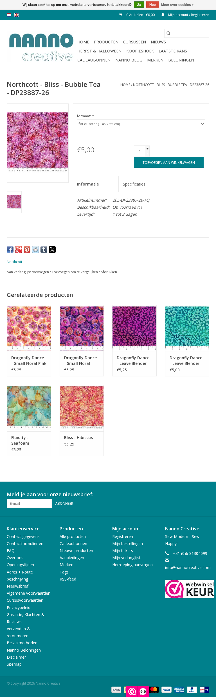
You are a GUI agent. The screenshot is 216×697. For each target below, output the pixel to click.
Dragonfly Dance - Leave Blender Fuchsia (133, 360)
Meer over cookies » (177, 5)
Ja (139, 5)
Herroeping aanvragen (132, 564)
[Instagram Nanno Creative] (204, 494)
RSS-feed (68, 579)
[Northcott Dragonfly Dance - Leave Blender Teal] (187, 328)
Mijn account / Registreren (188, 14)
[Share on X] (52, 249)
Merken (155, 60)
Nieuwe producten (76, 550)
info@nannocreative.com (188, 567)
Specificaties (134, 184)
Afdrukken (109, 272)
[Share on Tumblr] (43, 249)
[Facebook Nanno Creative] (184, 494)
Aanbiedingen (72, 557)
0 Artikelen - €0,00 (140, 14)
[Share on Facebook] (10, 249)
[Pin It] (27, 249)
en (16, 15)
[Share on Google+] (18, 249)
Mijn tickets (122, 550)
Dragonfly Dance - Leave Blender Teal (186, 360)
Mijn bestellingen (127, 543)
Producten (106, 42)
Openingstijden (20, 564)
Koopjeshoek (140, 51)
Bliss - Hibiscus (78, 437)
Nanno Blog (128, 60)
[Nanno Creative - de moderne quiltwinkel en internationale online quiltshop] (41, 47)
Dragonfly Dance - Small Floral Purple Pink (80, 360)
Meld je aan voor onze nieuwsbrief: (50, 494)
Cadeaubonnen (94, 60)
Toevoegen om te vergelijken (75, 272)
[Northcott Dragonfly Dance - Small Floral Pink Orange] (29, 328)
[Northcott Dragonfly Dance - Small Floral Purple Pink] (82, 328)
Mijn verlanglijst (126, 557)
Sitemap (14, 664)
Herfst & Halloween (99, 51)
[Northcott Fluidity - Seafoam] (29, 408)
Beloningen (181, 60)
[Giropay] (203, 689)
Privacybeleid (18, 607)
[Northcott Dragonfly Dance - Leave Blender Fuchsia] (134, 328)
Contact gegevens (23, 536)
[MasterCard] (153, 689)
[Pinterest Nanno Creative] (194, 494)
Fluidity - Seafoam (20, 440)
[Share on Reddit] (35, 249)
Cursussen (134, 42)
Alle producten (73, 536)
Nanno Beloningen (24, 650)
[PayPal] (191, 689)
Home (83, 42)
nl (9, 15)
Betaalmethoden (22, 642)
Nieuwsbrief (17, 586)
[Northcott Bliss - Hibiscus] (82, 408)
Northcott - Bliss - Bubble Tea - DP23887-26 (171, 84)
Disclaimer (16, 657)
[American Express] (178, 689)
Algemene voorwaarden (28, 593)
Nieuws (158, 42)
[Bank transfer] (115, 689)
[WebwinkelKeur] (187, 589)
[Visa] (165, 689)
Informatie (88, 184)
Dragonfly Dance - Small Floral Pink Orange (28, 360)
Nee (152, 5)
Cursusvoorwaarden (25, 600)
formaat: (85, 116)
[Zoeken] (168, 33)
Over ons (15, 557)
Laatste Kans (173, 51)
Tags (64, 572)
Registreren (122, 536)
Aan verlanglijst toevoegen (28, 272)
